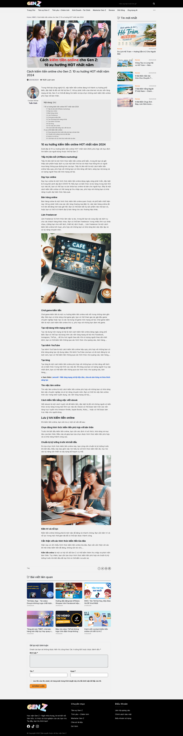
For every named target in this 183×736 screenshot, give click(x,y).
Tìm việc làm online (53, 125)
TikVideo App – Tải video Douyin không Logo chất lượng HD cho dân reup (40, 602)
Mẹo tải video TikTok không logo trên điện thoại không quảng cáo (67, 630)
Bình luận (34, 653)
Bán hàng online (52, 113)
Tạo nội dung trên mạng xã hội (56, 119)
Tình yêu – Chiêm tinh (60, 10)
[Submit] (154, 4)
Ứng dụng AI (132, 10)
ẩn (54, 102)
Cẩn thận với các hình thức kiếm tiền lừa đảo (60, 138)
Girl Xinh (74, 726)
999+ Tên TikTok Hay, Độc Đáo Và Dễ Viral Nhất (97, 602)
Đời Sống (121, 10)
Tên (32, 671)
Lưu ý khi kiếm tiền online (53, 130)
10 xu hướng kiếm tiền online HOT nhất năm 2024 (61, 107)
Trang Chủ (31, 10)
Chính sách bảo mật (123, 714)
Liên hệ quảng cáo (122, 710)
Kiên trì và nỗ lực (52, 136)
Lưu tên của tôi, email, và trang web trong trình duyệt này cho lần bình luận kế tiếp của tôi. (67, 681)
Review (112, 10)
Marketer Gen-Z (99, 10)
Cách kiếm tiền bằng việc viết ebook (58, 128)
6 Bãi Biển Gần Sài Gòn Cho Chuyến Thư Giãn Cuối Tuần (144, 77)
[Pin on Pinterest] (106, 568)
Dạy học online (51, 111)
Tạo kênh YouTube (53, 121)
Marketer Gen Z (77, 718)
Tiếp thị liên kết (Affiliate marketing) (58, 109)
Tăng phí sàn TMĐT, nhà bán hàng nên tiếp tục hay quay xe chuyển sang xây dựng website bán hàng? (40, 630)
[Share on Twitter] (102, 568)
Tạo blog (50, 123)
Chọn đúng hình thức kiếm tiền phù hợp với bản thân (62, 132)
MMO (34, 17)
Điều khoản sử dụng (123, 718)
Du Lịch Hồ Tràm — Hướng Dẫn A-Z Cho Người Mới (136, 53)
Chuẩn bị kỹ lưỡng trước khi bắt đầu (58, 134)
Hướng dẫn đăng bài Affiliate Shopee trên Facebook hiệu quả (68, 602)
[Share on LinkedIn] (109, 568)
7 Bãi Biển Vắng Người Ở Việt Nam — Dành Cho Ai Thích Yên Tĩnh (144, 90)
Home (29, 17)
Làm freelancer (52, 115)
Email (73, 671)
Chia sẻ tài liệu (77, 722)
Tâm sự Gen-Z (43, 10)
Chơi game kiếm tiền (53, 117)
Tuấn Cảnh (33, 103)
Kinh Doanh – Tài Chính (81, 10)
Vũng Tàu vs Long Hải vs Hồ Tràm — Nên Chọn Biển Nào (144, 64)
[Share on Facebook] (99, 568)
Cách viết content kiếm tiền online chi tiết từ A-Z (96, 630)
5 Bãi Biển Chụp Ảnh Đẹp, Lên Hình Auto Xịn (143, 103)
